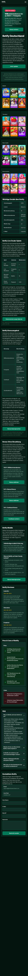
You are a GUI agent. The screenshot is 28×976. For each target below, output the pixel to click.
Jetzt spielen (14, 66)
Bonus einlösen (14, 482)
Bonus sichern (14, 29)
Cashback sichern (14, 519)
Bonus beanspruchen (14, 429)
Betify (4, 2)
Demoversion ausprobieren (14, 319)
